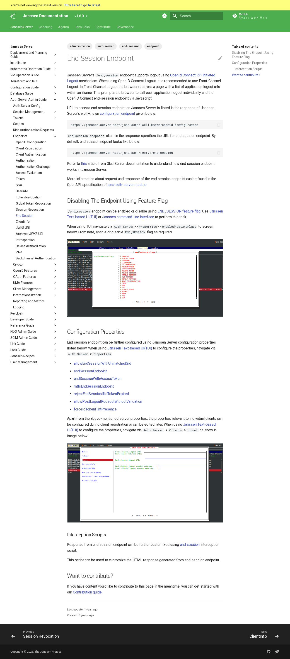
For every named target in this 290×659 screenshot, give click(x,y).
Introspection (25, 240)
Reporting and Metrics (29, 301)
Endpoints (20, 136)
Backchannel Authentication (36, 258)
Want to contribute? (246, 75)
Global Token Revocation (33, 203)
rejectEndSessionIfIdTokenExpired (101, 394)
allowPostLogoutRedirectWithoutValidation (108, 401)
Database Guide (21, 93)
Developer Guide (22, 319)
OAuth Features (24, 276)
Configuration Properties (249, 63)
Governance (125, 27)
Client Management (27, 289)
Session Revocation (30, 209)
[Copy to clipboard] (218, 124)
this (84, 163)
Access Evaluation (29, 173)
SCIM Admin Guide (23, 338)
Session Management (29, 112)
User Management (23, 362)
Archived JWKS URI (29, 234)
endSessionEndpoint (90, 371)
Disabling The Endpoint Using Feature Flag (252, 55)
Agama (63, 27)
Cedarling (45, 27)
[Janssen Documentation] (13, 15)
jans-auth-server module (127, 185)
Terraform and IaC (23, 81)
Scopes (18, 124)
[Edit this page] (220, 58)
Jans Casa (82, 27)
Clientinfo (23, 222)
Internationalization (27, 295)
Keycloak (16, 313)
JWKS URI (23, 228)
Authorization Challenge (33, 166)
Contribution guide (87, 592)
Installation (18, 63)
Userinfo (22, 191)
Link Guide (17, 344)
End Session (24, 215)
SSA (19, 185)
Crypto (18, 264)
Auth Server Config (26, 105)
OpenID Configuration (31, 142)
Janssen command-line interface (128, 217)
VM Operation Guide (24, 75)
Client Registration (29, 148)
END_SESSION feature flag (179, 211)
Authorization (26, 160)
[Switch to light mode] (164, 15)
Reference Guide (22, 325)
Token (20, 179)
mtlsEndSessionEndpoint (94, 386)
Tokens (18, 118)
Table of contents (245, 46)
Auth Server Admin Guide (28, 99)
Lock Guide (18, 350)
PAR (19, 252)
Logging (18, 307)
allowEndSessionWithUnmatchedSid (102, 363)
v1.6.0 (79, 16)
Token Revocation (28, 197)
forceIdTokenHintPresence (95, 409)
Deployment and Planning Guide (28, 55)
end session (190, 544)
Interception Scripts (249, 69)
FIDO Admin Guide (23, 332)
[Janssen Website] (276, 651)
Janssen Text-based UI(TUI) (129, 348)
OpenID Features (25, 270)
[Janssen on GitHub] (268, 651)
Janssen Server (21, 27)
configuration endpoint (117, 113)
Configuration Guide (24, 87)
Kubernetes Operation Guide (30, 69)
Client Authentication (31, 154)
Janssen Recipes (22, 356)
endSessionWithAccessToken (97, 378)
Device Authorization (31, 246)
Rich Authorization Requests (33, 130)
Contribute (103, 27)
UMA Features (23, 283)
